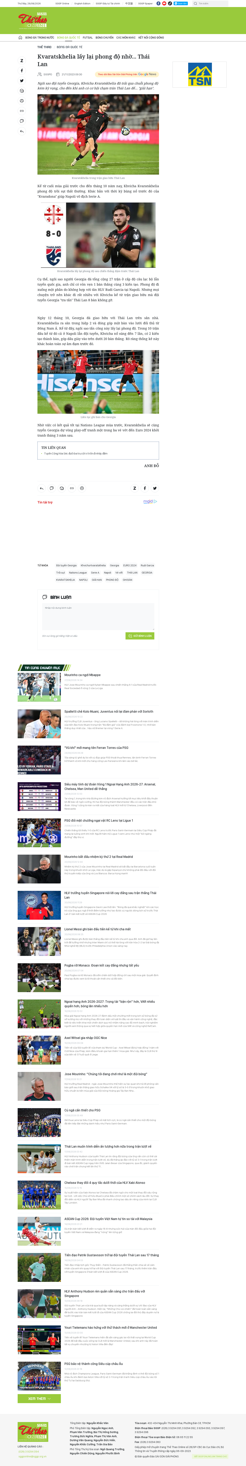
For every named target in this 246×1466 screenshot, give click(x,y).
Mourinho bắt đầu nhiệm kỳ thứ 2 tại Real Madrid (98, 857)
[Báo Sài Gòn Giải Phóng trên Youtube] (164, 3)
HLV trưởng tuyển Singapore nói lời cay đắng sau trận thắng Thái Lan (110, 895)
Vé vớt (119, 572)
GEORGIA (147, 572)
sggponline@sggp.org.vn (32, 1456)
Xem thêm (37, 1399)
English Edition (82, 3)
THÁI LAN (132, 572)
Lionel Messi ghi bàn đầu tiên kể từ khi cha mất (97, 929)
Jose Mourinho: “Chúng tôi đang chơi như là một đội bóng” (105, 1074)
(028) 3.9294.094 (29, 1451)
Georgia (114, 565)
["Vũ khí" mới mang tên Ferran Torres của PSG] (39, 760)
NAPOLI (83, 579)
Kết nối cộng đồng (151, 37)
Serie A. (95, 572)
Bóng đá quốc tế (68, 37)
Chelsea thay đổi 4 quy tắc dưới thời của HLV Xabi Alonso (104, 1183)
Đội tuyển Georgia (66, 565)
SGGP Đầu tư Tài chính (108, 3)
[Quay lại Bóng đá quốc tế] (22, 131)
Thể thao (44, 47)
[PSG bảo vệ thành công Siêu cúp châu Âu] (39, 1376)
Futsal (88, 37)
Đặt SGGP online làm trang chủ (210, 1456)
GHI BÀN (127, 579)
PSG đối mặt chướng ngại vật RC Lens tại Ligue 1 (98, 820)
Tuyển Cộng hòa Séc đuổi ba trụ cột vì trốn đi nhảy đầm (76, 453)
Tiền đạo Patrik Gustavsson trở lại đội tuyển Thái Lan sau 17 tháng (111, 1255)
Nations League (78, 572)
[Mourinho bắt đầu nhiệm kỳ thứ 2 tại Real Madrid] (39, 869)
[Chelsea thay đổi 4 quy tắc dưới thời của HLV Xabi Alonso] (39, 1195)
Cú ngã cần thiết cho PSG (82, 1110)
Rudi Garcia (147, 565)
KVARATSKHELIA (65, 579)
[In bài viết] (22, 101)
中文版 (129, 3)
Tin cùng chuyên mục (42, 668)
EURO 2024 (130, 565)
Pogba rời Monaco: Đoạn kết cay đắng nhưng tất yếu (101, 965)
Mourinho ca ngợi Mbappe (82, 675)
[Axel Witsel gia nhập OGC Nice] (39, 1050)
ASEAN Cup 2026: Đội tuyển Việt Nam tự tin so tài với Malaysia (108, 1219)
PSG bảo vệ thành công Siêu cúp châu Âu (93, 1364)
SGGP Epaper (145, 3)
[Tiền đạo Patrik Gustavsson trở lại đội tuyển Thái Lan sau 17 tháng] (39, 1267)
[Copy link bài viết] (22, 111)
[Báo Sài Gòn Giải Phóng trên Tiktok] (170, 3)
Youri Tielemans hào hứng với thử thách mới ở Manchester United (110, 1327)
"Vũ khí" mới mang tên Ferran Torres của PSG (96, 748)
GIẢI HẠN (97, 579)
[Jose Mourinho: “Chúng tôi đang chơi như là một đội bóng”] (39, 1086)
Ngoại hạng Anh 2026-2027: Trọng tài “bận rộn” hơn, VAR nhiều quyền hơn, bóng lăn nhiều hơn (109, 1004)
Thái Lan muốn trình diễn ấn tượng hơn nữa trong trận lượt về (107, 1146)
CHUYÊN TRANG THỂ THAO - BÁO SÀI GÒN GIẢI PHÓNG (33, 20)
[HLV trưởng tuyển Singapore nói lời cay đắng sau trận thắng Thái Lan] (39, 905)
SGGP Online (62, 3)
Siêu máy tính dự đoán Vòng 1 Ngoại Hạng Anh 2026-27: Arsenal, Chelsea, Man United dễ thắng (110, 786)
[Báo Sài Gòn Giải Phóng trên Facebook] (158, 3)
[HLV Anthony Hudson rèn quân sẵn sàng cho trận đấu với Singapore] (39, 1303)
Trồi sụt (60, 572)
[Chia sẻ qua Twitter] (22, 81)
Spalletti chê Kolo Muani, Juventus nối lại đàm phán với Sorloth (108, 711)
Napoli (107, 572)
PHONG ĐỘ (112, 579)
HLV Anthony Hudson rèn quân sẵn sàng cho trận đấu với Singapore (104, 1293)
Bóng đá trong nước (39, 37)
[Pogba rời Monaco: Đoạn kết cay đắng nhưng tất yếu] (39, 977)
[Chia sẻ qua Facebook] (22, 70)
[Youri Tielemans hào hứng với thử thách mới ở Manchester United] (39, 1339)
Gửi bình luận (142, 636)
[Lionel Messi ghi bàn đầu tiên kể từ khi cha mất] (39, 941)
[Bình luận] (22, 121)
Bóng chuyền (104, 37)
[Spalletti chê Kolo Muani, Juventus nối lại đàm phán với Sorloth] (39, 723)
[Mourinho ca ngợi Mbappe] (39, 687)
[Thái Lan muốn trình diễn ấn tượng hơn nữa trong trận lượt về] (39, 1158)
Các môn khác (126, 37)
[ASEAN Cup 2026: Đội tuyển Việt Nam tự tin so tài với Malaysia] (39, 1231)
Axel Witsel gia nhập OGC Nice (85, 1038)
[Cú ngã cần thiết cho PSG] (39, 1122)
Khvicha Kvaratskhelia (93, 565)
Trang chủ (20, 37)
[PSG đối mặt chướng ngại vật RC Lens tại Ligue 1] (39, 832)
